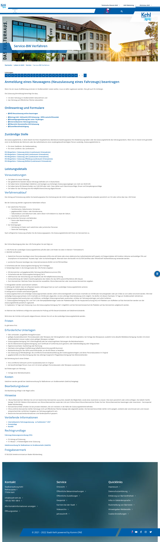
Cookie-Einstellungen (117, 513)
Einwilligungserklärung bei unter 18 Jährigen (27, 119)
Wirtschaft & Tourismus (48, 11)
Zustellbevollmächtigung (19, 126)
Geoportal (61, 500)
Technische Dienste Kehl (110, 5)
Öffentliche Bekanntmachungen (70, 491)
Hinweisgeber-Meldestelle (119, 509)
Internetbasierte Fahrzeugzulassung (23, 122)
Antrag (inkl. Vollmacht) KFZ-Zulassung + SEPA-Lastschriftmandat (34, 117)
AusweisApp (12, 424)
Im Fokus (87, 11)
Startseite (8, 65)
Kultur (31, 11)
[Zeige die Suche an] (121, 11)
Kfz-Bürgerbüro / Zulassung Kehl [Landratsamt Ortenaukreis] (26, 154)
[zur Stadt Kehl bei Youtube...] (136, 532)
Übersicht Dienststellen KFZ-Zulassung (24, 124)
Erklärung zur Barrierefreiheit (121, 495)
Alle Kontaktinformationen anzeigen (20, 506)
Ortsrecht (61, 486)
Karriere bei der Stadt (66, 504)
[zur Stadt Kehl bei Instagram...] (145, 532)
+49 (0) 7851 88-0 (12, 500)
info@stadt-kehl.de (13, 497)
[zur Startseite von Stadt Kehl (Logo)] (147, 17)
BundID (10, 426)
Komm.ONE (76, 532)
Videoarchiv (61, 509)
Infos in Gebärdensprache (119, 500)
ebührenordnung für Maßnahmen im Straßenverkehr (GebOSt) (28, 445)
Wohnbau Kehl (145, 5)
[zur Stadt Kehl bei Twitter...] (151, 532)
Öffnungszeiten (11, 511)
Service (28, 65)
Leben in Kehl (15, 11)
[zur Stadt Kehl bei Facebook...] (141, 532)
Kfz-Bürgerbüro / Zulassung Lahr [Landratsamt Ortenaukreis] (27, 157)
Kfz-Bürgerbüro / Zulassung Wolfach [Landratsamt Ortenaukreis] (28, 161)
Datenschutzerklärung (118, 491)
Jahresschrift (62, 513)
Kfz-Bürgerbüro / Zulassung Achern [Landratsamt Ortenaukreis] (27, 152)
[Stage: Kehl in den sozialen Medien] (107, 10)
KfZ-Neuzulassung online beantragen (24, 113)
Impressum (113, 486)
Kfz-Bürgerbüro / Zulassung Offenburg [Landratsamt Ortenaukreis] (29, 159)
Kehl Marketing (129, 5)
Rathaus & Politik (69, 11)
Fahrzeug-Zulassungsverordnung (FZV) (18, 435)
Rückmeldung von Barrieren (120, 504)
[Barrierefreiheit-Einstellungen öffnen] (157, 274)
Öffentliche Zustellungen (67, 495)
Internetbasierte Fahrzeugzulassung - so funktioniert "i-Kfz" (29, 422)
